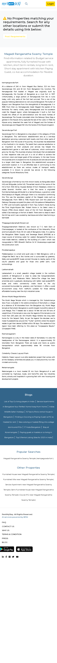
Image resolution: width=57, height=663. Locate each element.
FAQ (4, 522)
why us (5, 530)
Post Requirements (15, 36)
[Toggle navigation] (26, 3)
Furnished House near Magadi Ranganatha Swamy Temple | (28, 474)
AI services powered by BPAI (15, 517)
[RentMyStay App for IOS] (24, 548)
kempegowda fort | (45, 458)
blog (4, 542)
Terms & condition (11, 534)
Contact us (8, 526)
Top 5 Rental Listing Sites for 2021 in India (34, 437)
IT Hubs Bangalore (32, 427)
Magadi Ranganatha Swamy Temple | (19, 458)
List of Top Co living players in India (19, 401)
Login (50, 3)
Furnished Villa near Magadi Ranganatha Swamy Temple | (28, 479)
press (5, 538)
